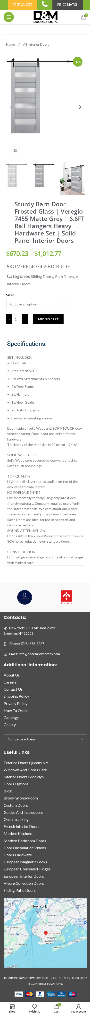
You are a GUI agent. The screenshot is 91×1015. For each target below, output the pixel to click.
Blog (8, 791)
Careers (10, 682)
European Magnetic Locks (25, 861)
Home (11, 44)
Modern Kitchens (18, 833)
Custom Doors (16, 805)
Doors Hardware (18, 854)
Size (9, 295)
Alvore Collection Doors (24, 883)
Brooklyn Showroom (21, 798)
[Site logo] (45, 17)
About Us (12, 675)
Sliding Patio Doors (20, 890)
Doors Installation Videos (25, 847)
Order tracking (16, 819)
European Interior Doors (24, 876)
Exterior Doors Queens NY (26, 762)
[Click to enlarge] (15, 150)
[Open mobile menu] (8, 17)
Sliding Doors (42, 276)
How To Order (16, 710)
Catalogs (11, 717)
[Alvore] (24, 597)
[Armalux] (66, 597)
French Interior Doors (22, 826)
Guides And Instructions (23, 812)
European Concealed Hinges (27, 869)
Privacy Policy (15, 703)
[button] (11, 107)
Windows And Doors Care (25, 769)
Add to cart (48, 319)
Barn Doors (64, 276)
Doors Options (16, 783)
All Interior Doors (36, 44)
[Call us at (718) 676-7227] (45, 4)
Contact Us (13, 689)
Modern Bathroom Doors (25, 840)
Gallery (10, 724)
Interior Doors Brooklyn (24, 776)
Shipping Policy (16, 696)
